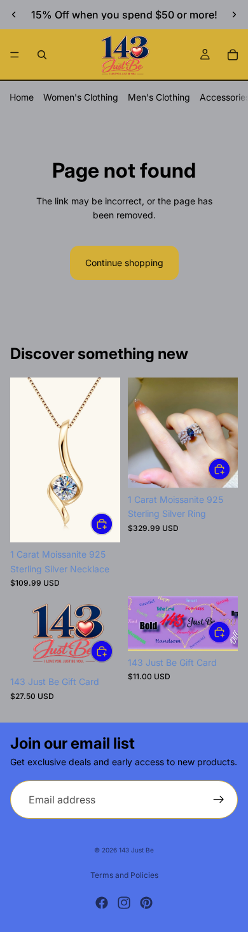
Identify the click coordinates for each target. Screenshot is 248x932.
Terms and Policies (124, 875)
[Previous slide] (14, 15)
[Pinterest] (146, 902)
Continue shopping (124, 262)
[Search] (42, 55)
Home (22, 97)
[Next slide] (234, 15)
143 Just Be (136, 850)
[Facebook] (101, 902)
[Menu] (14, 54)
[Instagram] (124, 902)
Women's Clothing (80, 97)
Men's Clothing (159, 97)
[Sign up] (218, 799)
